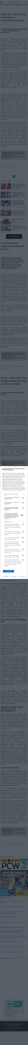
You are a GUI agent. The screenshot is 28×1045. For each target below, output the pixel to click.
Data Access (14, 576)
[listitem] (14, 495)
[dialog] (14, 522)
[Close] (25, 468)
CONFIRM (8, 571)
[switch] (22, 498)
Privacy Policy (22, 576)
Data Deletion (6, 576)
